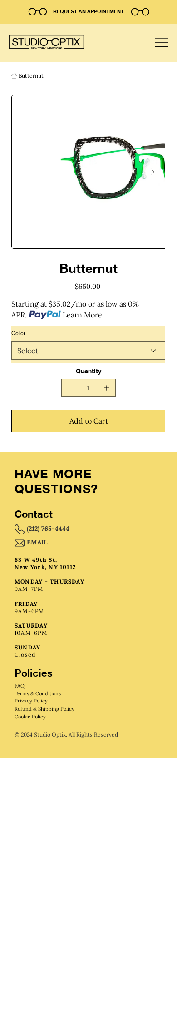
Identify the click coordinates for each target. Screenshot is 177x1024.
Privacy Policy (31, 701)
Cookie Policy (30, 716)
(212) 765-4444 (48, 528)
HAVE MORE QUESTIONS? (56, 481)
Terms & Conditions (38, 693)
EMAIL (37, 542)
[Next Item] (152, 171)
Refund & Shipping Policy (44, 709)
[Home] (14, 75)
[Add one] (107, 388)
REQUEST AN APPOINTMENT (88, 11)
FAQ (20, 686)
